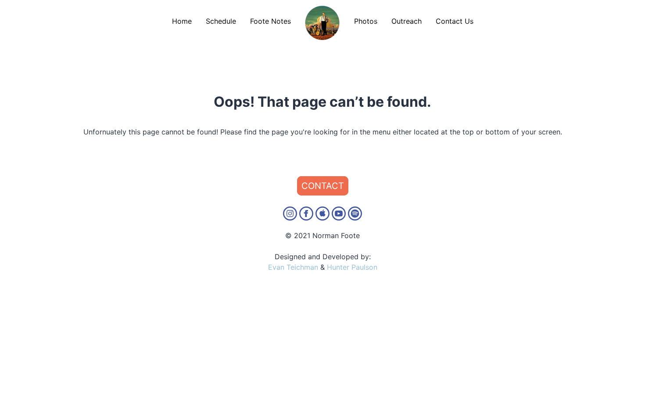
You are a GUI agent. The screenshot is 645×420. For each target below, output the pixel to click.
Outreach (406, 21)
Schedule (221, 21)
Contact (322, 186)
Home (182, 21)
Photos (365, 21)
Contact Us (454, 21)
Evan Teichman (293, 267)
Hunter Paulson (352, 267)
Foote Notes (270, 21)
